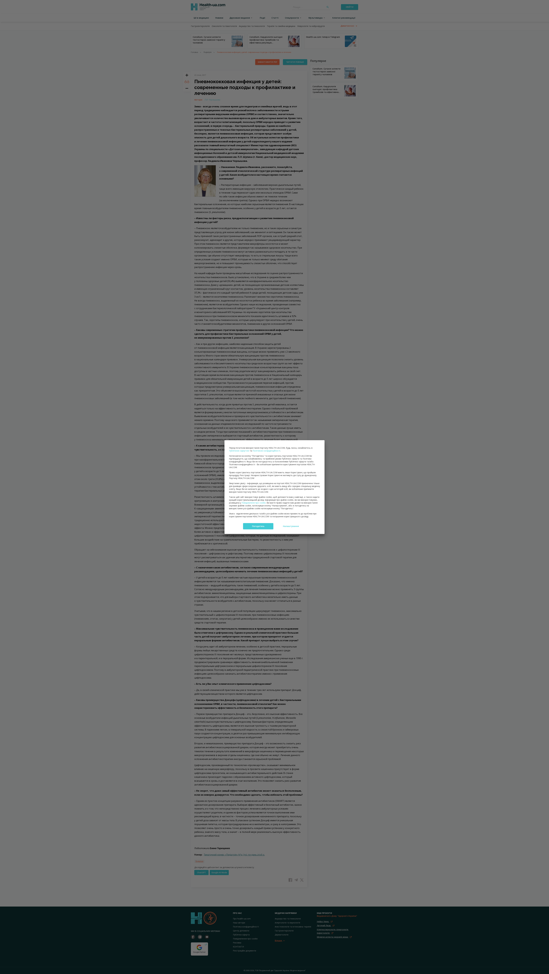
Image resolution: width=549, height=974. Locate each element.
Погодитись (258, 526)
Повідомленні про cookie (254, 502)
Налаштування (291, 526)
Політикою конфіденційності (266, 450)
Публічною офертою (239, 450)
